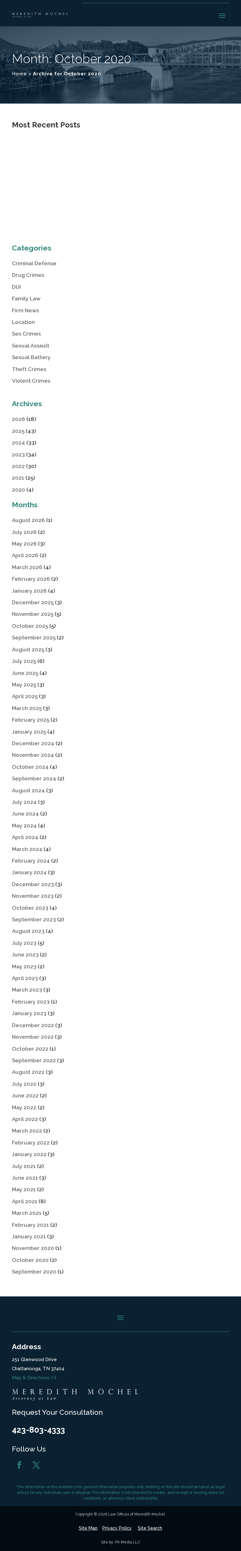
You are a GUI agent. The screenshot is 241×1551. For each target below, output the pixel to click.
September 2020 (34, 1271)
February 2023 (31, 1002)
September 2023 (34, 919)
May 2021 (24, 1189)
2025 (18, 431)
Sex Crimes (26, 334)
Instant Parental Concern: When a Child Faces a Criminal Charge (117, 201)
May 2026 (24, 544)
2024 (18, 442)
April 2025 (25, 696)
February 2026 (31, 579)
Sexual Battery (31, 357)
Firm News (25, 310)
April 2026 (25, 555)
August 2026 (28, 520)
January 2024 (29, 872)
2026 (18, 419)
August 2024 (28, 790)
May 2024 (24, 825)
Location (23, 322)
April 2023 (25, 978)
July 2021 (24, 1166)
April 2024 (25, 837)
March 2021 (26, 1213)
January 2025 (29, 732)
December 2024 (33, 743)
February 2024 (31, 861)
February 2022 (31, 1142)
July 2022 (24, 1084)
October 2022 (30, 1049)
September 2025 (34, 637)
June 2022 (25, 1095)
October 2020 (30, 1260)
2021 (18, 478)
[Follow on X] (36, 1465)
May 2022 (24, 1107)
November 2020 (33, 1248)
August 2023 (28, 931)
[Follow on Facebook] (19, 1465)
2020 (18, 490)
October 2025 (30, 626)
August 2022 (28, 1072)
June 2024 (25, 814)
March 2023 (27, 990)
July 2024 (24, 802)
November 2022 (33, 1037)
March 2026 (27, 567)
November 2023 (33, 896)
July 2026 (24, 532)
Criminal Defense (34, 263)
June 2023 (25, 954)
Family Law (26, 298)
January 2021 (29, 1236)
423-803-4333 (38, 1430)
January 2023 (29, 1013)
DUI (16, 287)
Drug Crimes (28, 275)
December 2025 (33, 602)
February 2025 (30, 720)
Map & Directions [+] (34, 1378)
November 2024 (33, 755)
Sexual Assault (30, 345)
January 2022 (29, 1154)
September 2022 (34, 1060)
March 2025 (27, 708)
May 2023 (24, 966)
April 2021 (24, 1201)
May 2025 (24, 684)
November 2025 (32, 614)
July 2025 (24, 661)
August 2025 (28, 649)
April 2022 (25, 1119)
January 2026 (29, 591)
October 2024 (30, 767)
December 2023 (33, 884)
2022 (18, 466)
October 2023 (30, 908)
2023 (18, 454)
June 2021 (25, 1178)
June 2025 (25, 673)
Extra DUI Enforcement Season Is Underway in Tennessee (107, 153)
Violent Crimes (31, 381)
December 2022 (33, 1025)
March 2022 (27, 1131)
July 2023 (24, 943)
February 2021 (30, 1225)
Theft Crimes (29, 369)
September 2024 (34, 778)
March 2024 (27, 849)
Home (19, 74)
